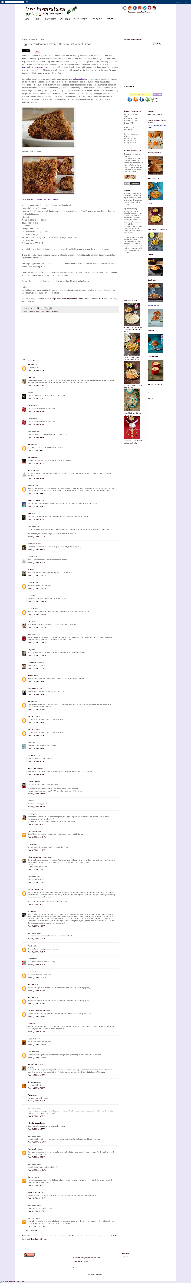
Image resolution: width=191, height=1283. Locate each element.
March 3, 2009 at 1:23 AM (36, 694)
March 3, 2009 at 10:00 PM (37, 978)
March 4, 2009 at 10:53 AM (37, 1058)
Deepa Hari (32, 470)
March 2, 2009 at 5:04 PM (36, 411)
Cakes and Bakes (33, 311)
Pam (29, 570)
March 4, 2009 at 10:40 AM (37, 1045)
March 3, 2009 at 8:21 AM (36, 824)
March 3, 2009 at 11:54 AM (37, 837)
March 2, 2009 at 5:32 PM (36, 478)
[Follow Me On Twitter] (130, 101)
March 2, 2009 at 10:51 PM (37, 627)
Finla (29, 742)
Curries (150, 255)
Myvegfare (32, 485)
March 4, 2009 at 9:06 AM (36, 1032)
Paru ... (30, 844)
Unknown (31, 364)
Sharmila (31, 583)
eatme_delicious (34, 1192)
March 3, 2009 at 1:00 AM (36, 669)
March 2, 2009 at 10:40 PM (37, 614)
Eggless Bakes (45, 311)
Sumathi (31, 959)
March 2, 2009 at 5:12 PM (36, 437)
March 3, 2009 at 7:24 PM (36, 952)
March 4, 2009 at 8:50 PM (36, 1101)
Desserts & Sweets (155, 384)
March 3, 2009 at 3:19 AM (36, 748)
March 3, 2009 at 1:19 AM (36, 681)
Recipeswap (32, 1082)
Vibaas (30, 1095)
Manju (30, 513)
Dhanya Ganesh (34, 1065)
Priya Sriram (32, 716)
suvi (29, 801)
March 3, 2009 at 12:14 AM (37, 655)
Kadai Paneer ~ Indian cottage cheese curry (132, 358)
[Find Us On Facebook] (141, 101)
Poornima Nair (33, 688)
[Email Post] (37, 308)
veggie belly (32, 1039)
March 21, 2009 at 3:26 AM (37, 1211)
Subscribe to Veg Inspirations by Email (86, 1258)
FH (29, 392)
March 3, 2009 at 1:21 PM (36, 869)
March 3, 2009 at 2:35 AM (36, 722)
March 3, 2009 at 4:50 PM (36, 926)
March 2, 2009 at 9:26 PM (36, 563)
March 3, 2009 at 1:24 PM (36, 883)
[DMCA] (132, 184)
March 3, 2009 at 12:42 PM (37, 850)
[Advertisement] (71, 28)
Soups (150, 204)
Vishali (30, 1024)
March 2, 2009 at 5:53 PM (36, 507)
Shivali (30, 972)
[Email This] (42, 308)
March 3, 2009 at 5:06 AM (36, 761)
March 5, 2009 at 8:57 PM (36, 1129)
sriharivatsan (33, 755)
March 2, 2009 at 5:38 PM (36, 493)
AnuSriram (32, 1052)
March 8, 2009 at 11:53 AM (37, 1170)
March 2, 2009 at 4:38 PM (36, 370)
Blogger (100, 1274)
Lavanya (31, 406)
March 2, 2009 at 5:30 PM (36, 463)
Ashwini (31, 557)
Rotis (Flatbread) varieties (157, 229)
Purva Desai (32, 781)
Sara (29, 596)
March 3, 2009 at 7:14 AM (36, 794)
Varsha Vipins (33, 544)
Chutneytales (33, 1149)
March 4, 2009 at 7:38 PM (36, 1088)
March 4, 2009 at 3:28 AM (36, 991)
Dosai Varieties (153, 178)
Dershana (31, 675)
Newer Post (26, 1235)
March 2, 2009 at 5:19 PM (36, 450)
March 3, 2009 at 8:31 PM (36, 965)
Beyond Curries (34, 890)
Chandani (31, 457)
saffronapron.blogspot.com (38, 857)
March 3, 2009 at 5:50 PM (36, 939)
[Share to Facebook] (50, 308)
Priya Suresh (33, 831)
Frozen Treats (153, 356)
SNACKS (151, 331)
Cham (30, 621)
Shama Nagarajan (34, 663)
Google (150, 398)
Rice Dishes (152, 280)
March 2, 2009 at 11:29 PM (37, 643)
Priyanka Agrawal (34, 1123)
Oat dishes (54, 311)
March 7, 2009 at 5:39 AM (36, 1157)
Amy (29, 650)
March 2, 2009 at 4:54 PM (36, 398)
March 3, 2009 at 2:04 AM (36, 710)
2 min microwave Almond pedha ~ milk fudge (133, 442)
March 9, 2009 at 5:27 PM (36, 1185)
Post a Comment (31, 1231)
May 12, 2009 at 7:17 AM (36, 1226)
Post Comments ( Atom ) (39, 1239)
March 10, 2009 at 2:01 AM (37, 1198)
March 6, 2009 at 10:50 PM (37, 1142)
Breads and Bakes (154, 305)
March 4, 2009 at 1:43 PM (36, 1075)
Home (70, 1235)
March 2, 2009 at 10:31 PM (37, 589)
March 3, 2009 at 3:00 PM (36, 904)
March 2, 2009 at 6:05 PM (36, 519)
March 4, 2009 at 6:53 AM (36, 1017)
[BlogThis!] (45, 308)
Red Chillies (32, 635)
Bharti (30, 946)
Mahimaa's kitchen (35, 501)
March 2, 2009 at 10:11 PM (37, 576)
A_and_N (31, 609)
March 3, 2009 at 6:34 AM (36, 774)
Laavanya (31, 814)
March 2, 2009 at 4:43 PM (36, 385)
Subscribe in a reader (81, 1261)
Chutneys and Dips (155, 153)
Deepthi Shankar (34, 768)
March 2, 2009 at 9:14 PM (36, 550)
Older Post (114, 1235)
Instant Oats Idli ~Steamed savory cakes (133, 414)
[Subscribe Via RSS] (136, 101)
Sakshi (30, 911)
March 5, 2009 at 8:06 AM (36, 1116)
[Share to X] (48, 308)
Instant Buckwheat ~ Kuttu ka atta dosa (133, 386)
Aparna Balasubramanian (37, 1011)
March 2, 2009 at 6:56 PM (36, 537)
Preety (30, 377)
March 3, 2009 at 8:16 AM (36, 807)
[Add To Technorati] (147, 101)
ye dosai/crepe (50, 299)
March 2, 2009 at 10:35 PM (37, 602)
